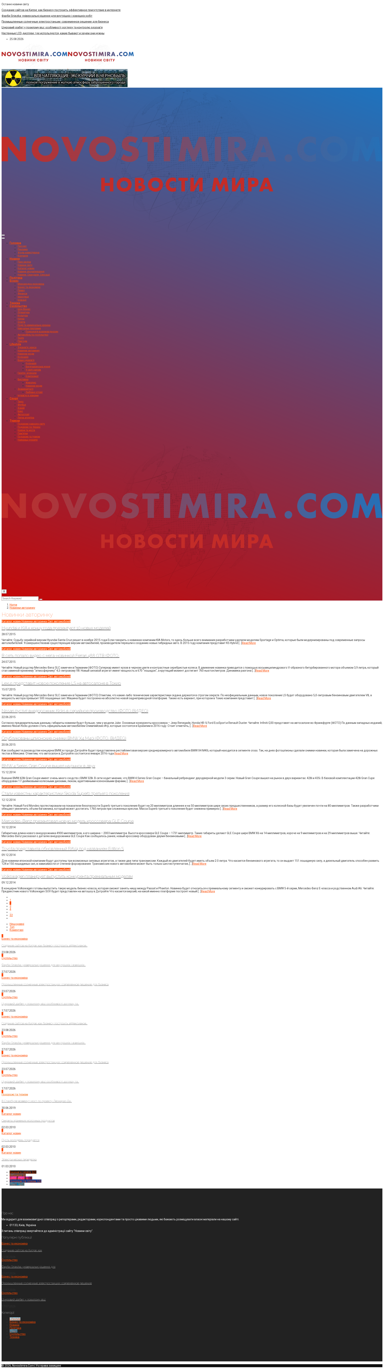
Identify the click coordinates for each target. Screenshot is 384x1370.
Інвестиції (23, 296)
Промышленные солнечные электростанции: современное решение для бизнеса (55, 21)
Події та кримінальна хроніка (34, 325)
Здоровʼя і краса (27, 347)
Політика (16, 277)
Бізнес (14, 280)
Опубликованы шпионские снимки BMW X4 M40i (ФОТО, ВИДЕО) (64, 738)
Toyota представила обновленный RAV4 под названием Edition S (63, 848)
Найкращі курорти (28, 439)
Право (21, 290)
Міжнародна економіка (31, 284)
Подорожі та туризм (29, 436)
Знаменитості (25, 389)
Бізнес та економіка (29, 287)
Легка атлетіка (26, 417)
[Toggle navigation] (3, 235)
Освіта (21, 322)
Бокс (20, 411)
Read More (249, 643)
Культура (23, 315)
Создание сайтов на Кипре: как (22, 1250)
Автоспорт (23, 414)
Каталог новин (26, 268)
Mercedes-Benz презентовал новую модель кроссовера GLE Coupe (68, 820)
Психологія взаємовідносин (42, 331)
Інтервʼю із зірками (28, 395)
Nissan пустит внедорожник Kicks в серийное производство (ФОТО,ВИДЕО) (75, 710)
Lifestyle (15, 344)
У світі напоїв (33, 369)
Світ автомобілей (59, 621)
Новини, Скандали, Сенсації (34, 274)
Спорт (14, 398)
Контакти (23, 255)
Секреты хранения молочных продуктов (28, 1120)
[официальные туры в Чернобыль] (65, 86)
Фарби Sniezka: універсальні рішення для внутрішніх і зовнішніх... (44, 965)
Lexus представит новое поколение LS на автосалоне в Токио (61, 683)
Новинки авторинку (29, 350)
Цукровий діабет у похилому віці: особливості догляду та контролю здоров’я (52, 27)
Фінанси (22, 293)
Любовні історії (34, 392)
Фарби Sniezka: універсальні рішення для (28, 1266)
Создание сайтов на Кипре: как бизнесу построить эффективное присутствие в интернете (61, 10)
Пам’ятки (23, 433)
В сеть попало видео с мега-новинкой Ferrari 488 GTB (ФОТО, (60, 655)
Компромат (32, 376)
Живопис (31, 382)
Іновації (22, 300)
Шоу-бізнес (24, 309)
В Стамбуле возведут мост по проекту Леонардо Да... (37, 1101)
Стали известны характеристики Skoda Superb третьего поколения (65, 793)
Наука (21, 318)
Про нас (22, 246)
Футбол (22, 404)
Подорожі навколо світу (31, 423)
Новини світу (25, 265)
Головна (15, 243)
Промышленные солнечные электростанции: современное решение (47, 1283)
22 (11, 915)
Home (13, 604)
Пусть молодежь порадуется (20, 1140)
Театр (21, 338)
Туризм (15, 420)
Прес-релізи (24, 262)
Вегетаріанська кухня (38, 366)
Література (24, 312)
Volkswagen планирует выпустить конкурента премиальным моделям (67, 876)
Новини (15, 258)
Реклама (23, 249)
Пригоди (22, 341)
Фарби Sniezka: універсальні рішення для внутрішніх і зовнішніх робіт (47, 15)
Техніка (15, 303)
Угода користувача (28, 252)
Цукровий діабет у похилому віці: (24, 1299)
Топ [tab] (12, 927)
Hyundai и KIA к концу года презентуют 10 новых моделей (56, 627)
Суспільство (18, 306)
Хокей (21, 408)
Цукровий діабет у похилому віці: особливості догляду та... (40, 1003)
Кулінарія (23, 357)
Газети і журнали (27, 373)
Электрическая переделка (19, 1159)
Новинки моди (26, 353)
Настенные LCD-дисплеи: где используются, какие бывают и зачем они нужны (53, 33)
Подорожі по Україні (29, 427)
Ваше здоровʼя (26, 360)
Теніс (21, 401)
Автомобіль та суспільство (33, 334)
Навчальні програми (29, 328)
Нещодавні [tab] (17, 924)
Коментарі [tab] (16, 930)
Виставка (23, 379)
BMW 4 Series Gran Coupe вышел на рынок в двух (48, 765)
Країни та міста (26, 430)
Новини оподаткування (31, 271)
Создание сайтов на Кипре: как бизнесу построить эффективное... (44, 945)
